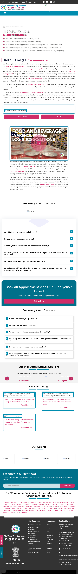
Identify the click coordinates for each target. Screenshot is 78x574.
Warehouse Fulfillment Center (33, 530)
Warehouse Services (34, 524)
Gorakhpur (70, 504)
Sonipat (12, 504)
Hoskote (6, 502)
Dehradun (54, 504)
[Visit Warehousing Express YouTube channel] (42, 7)
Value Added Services (34, 546)
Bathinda (37, 506)
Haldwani (6, 512)
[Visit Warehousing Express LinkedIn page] (51, 2)
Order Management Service (34, 542)
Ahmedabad (41, 510)
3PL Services (49, 532)
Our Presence (49, 542)
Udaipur (44, 508)
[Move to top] (3, 570)
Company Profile (19, 2)
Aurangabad (47, 502)
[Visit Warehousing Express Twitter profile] (47, 2)
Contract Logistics (34, 527)
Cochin (60, 508)
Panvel (55, 502)
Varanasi (6, 506)
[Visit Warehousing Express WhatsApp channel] (49, 12)
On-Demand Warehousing (32, 534)
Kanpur (62, 504)
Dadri (17, 512)
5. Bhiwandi (24, 381)
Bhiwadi (7, 510)
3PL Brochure (32, 2)
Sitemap (49, 548)
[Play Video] (39, 142)
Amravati (32, 510)
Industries (50, 535)
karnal (19, 504)
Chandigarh (63, 506)
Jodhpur (37, 508)
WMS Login (7, 2)
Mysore (24, 510)
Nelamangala (23, 502)
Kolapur (55, 506)
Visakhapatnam (69, 508)
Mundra (62, 510)
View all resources (50, 538)
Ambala (27, 504)
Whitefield (13, 502)
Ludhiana (13, 506)
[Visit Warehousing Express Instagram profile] (54, 2)
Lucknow (24, 512)
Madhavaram (63, 502)
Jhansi (47, 504)
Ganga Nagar (28, 508)
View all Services (33, 552)
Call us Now (22, 117)
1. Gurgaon (62, 381)
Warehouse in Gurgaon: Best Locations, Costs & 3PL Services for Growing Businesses (19, 422)
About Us (49, 524)
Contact (49, 546)
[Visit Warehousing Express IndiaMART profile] (50, 7)
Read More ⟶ (26, 405)
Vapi (12, 512)
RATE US (57, 117)
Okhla (72, 502)
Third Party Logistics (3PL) (34, 549)
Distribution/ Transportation (32, 538)
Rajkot (56, 510)
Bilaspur (72, 506)
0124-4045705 (67, 546)
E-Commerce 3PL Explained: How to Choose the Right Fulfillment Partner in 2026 (57, 402)
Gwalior (19, 508)
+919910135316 (65, 549)
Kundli (5, 504)
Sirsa (41, 504)
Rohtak (34, 504)
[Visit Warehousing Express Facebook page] (43, 2)
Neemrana (52, 508)
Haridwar (70, 510)
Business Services (49, 527)
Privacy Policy (49, 551)
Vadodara (33, 502)
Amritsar (21, 506)
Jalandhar (29, 506)
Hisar (14, 508)
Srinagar (8, 508)
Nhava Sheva (46, 506)
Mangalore (16, 510)
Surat (40, 502)
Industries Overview (14, 27)
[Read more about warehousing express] (6, 539)
